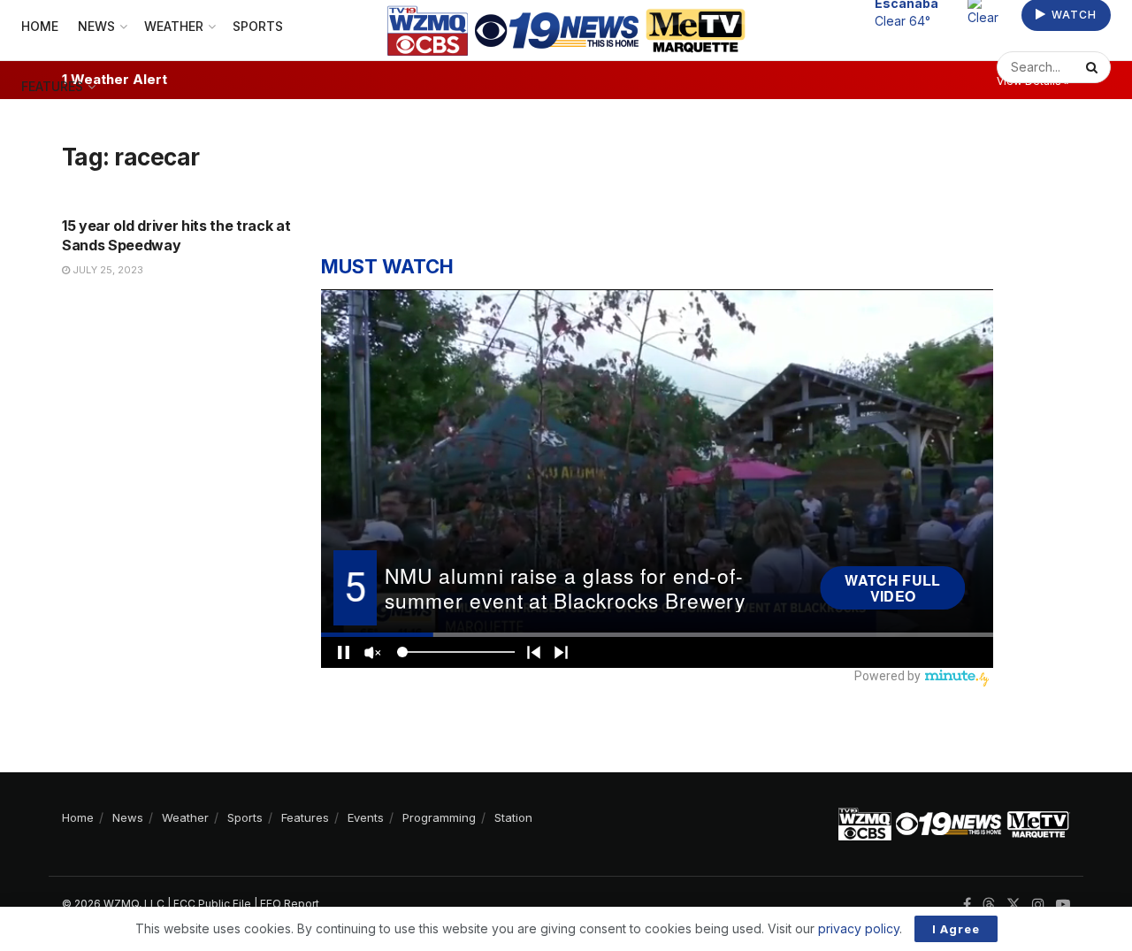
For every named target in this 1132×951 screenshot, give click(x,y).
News (127, 817)
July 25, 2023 (106, 270)
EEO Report (289, 903)
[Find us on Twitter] (1013, 904)
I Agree (956, 929)
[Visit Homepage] (566, 30)
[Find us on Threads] (989, 905)
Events (366, 817)
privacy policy (858, 928)
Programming (439, 817)
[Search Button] (1094, 67)
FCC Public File (212, 903)
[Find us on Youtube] (1063, 904)
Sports (245, 817)
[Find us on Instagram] (1038, 904)
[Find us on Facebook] (967, 904)
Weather (185, 817)
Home (78, 817)
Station (513, 817)
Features (52, 86)
